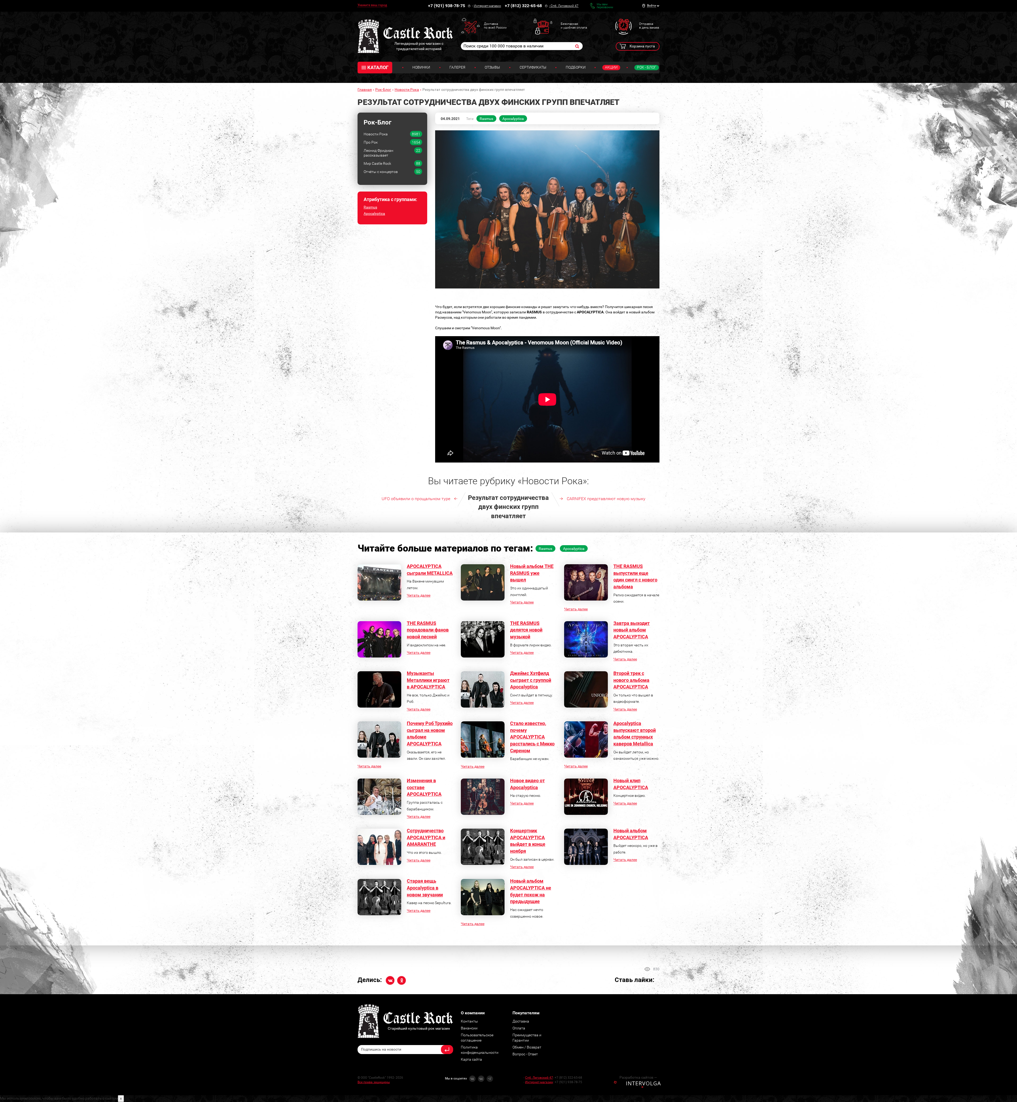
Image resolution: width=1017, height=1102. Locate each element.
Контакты (469, 1021)
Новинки (421, 67)
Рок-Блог (383, 89)
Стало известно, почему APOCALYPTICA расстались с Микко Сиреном (532, 737)
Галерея (457, 67)
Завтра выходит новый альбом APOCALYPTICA (631, 629)
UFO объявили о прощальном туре (416, 498)
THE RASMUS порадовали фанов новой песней (428, 629)
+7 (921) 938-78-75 (446, 5)
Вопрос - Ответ (525, 1054)
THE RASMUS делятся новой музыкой (526, 629)
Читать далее (418, 595)
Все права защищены (374, 1082)
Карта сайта (471, 1059)
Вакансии (469, 1028)
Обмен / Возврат (526, 1047)
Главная (365, 89)
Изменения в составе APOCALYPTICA (424, 787)
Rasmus (370, 207)
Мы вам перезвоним (605, 6)
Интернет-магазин (487, 6)
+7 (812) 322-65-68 (523, 5)
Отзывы (492, 67)
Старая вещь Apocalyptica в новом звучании (425, 887)
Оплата (518, 1028)
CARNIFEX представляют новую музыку (606, 498)
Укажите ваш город (372, 5)
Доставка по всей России (495, 25)
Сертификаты (533, 67)
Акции (611, 67)
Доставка (520, 1021)
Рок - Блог (646, 67)
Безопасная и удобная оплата (574, 25)
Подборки (576, 67)
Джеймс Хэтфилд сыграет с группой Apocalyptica (530, 680)
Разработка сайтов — (638, 1077)
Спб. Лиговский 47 (564, 6)
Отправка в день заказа (649, 25)
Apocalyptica (374, 213)
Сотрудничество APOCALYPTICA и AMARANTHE (426, 837)
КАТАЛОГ (378, 67)
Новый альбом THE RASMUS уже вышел (532, 573)
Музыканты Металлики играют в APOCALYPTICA (428, 680)
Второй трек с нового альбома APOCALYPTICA (631, 680)
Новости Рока (407, 89)
